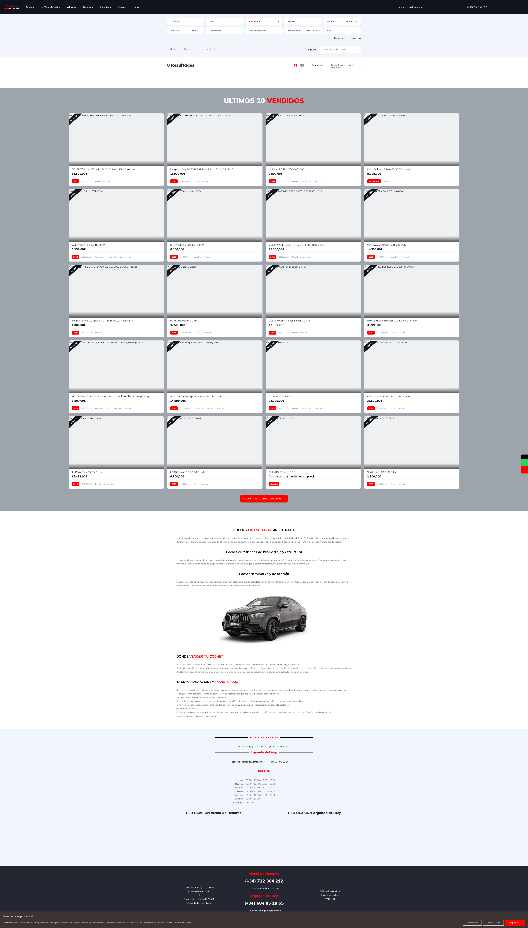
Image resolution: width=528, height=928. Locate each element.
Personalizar (472, 922)
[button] (171, 618)
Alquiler (122, 6)
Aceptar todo (515, 922)
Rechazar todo (493, 922)
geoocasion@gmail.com (411, 6)
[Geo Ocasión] (12, 6)
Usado (210, 49)
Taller (136, 6)
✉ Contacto (106, 6)
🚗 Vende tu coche (50, 6)
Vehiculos (71, 6)
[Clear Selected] (278, 21)
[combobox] (186, 21)
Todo (172, 49)
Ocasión (191, 49)
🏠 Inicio (29, 6)
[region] (264, 920)
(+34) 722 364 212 (477, 6)
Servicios (88, 6)
